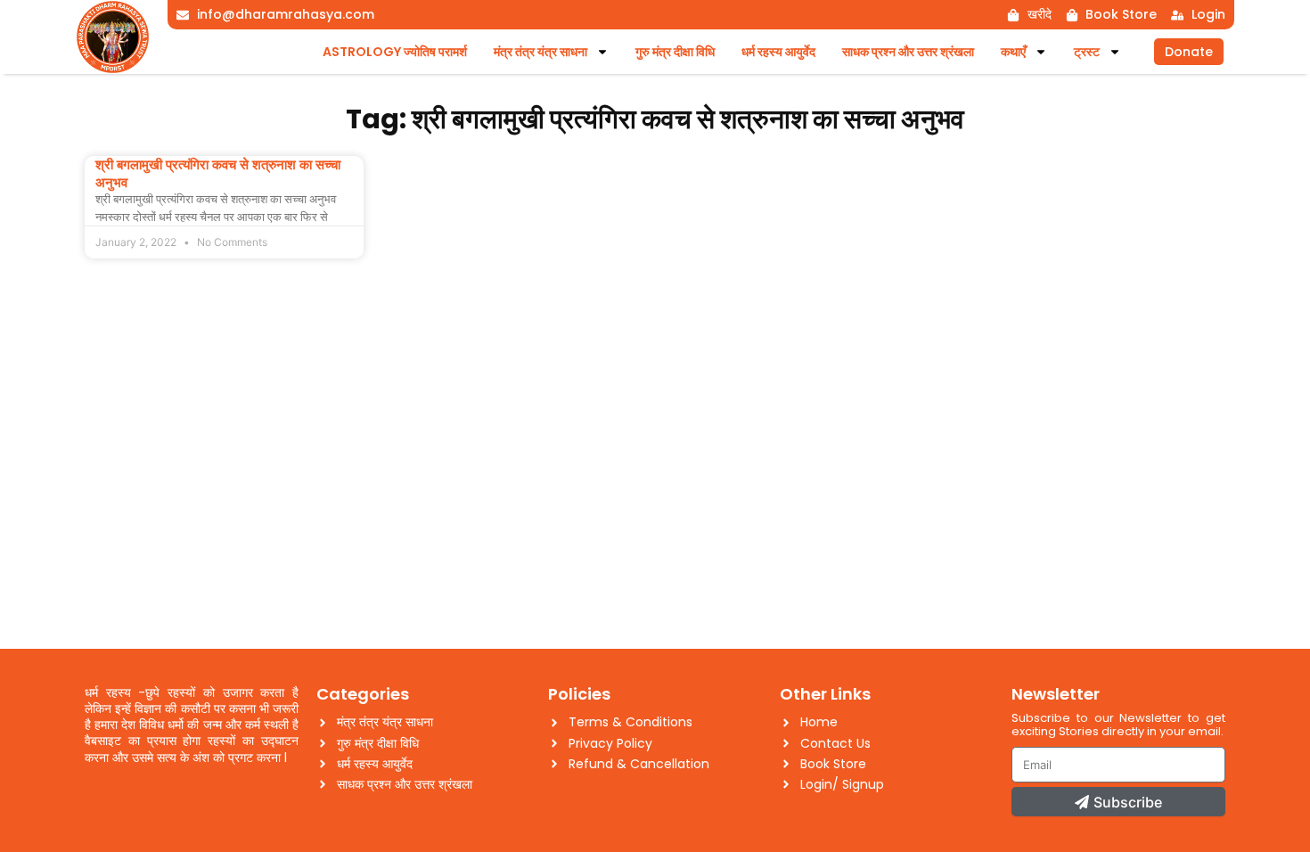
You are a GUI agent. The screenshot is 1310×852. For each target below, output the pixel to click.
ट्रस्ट (1087, 52)
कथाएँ (1013, 52)
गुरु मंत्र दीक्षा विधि (675, 52)
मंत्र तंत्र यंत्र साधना (540, 52)
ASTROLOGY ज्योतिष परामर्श (395, 52)
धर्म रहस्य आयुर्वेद (778, 52)
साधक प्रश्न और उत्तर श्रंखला (908, 52)
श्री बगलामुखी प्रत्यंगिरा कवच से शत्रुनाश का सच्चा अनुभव (217, 173)
